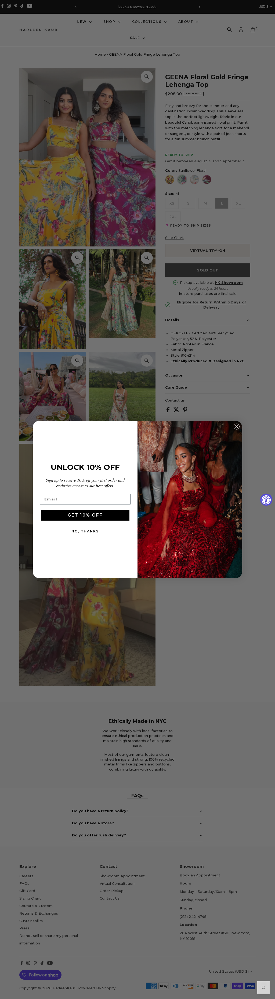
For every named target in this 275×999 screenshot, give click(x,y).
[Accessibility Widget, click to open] (266, 499)
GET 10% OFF (85, 515)
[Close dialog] (237, 426)
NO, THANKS (85, 531)
